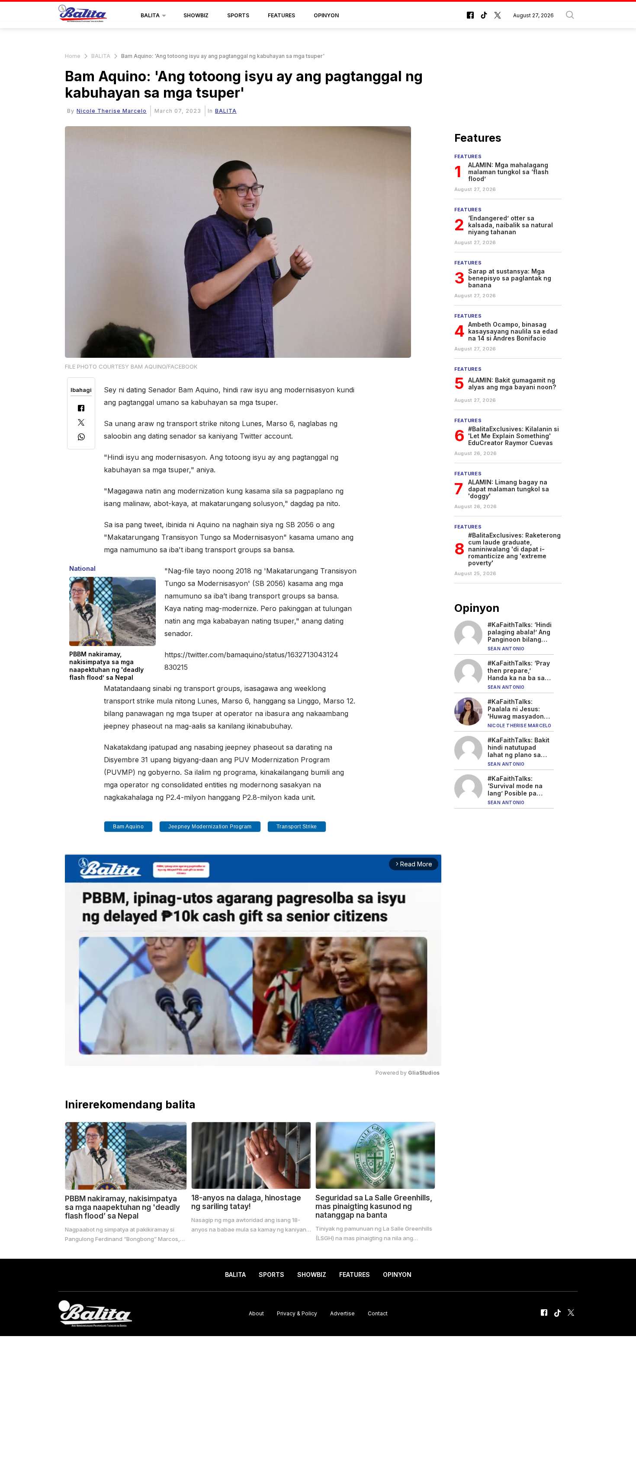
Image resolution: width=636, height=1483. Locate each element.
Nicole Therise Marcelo (112, 111)
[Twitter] (81, 423)
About (256, 1313)
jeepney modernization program (210, 827)
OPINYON (326, 15)
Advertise (342, 1313)
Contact (378, 1313)
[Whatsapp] (81, 438)
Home (72, 56)
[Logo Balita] (82, 15)
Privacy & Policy (297, 1313)
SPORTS (238, 15)
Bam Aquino (128, 827)
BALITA (150, 15)
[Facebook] (81, 409)
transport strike (296, 827)
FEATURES (281, 15)
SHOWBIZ (196, 15)
